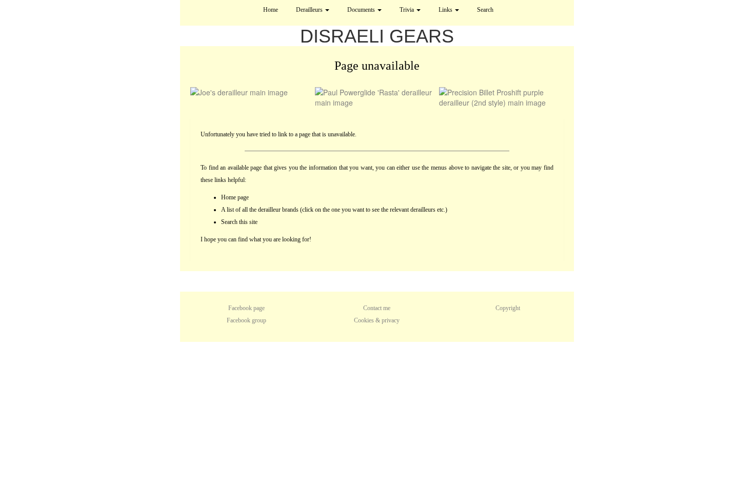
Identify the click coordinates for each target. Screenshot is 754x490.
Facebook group (246, 320)
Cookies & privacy (377, 320)
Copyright (507, 308)
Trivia (407, 9)
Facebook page (246, 308)
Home (270, 9)
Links (446, 9)
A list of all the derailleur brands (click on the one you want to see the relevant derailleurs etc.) (334, 209)
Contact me (376, 308)
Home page (235, 197)
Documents (361, 9)
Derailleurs (310, 9)
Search (485, 9)
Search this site (239, 222)
